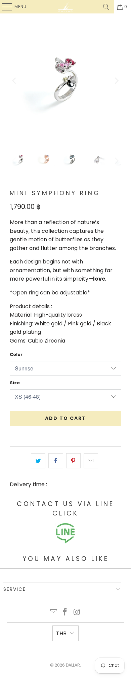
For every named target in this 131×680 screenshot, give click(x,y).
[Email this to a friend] (91, 461)
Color (16, 354)
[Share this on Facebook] (55, 461)
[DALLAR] (65, 6)
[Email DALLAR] (53, 612)
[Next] (116, 81)
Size (15, 383)
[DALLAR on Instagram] (77, 612)
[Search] (106, 6)
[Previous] (14, 81)
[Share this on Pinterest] (73, 461)
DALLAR (73, 665)
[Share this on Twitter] (38, 461)
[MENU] (3, 6)
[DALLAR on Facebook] (65, 612)
